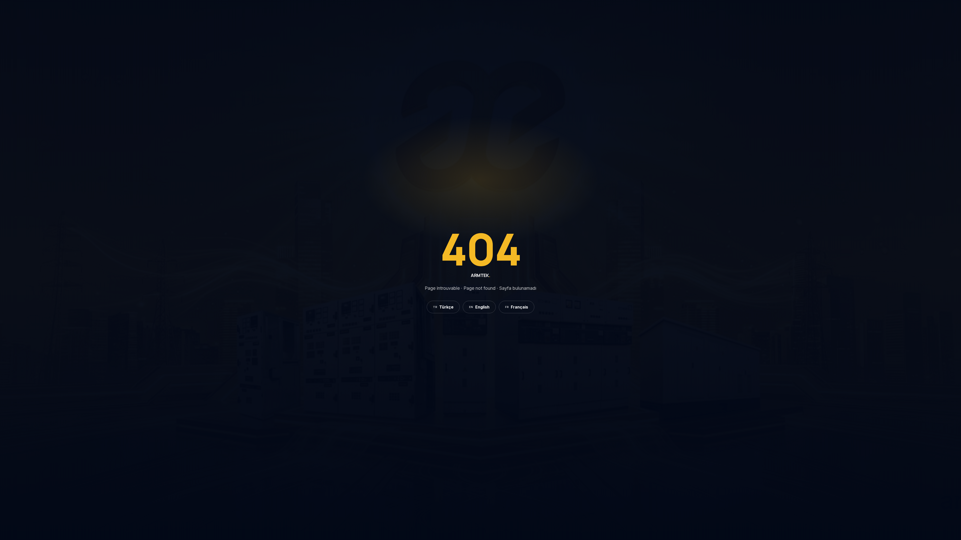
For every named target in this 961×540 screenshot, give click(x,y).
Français (516, 307)
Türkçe (443, 307)
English (479, 307)
